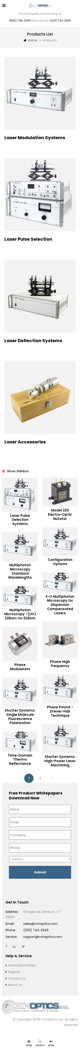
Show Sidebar (17, 471)
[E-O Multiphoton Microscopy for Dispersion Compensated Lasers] (60, 582)
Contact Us (17, 978)
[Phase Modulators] (20, 644)
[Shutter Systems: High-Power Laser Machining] (60, 738)
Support (14, 972)
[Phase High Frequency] (60, 640)
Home (33, 40)
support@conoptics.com (42, 937)
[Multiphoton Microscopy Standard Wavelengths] (20, 547)
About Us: (15, 985)
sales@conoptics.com (40, 923)
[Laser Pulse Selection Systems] (20, 495)
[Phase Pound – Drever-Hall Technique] (60, 689)
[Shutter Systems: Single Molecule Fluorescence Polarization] (20, 692)
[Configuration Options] (60, 541)
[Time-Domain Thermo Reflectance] (20, 741)
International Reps (22, 965)
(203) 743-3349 (60, 20)
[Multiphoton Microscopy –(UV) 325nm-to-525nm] (20, 596)
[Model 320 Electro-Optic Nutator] (60, 492)
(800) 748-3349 (20, 20)
